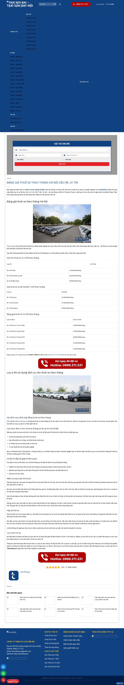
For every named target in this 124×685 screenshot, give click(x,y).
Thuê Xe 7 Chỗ (30, 29)
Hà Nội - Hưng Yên (16, 64)
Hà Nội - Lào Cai (15, 111)
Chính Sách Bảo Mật (17, 130)
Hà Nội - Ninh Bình (16, 91)
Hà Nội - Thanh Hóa (16, 99)
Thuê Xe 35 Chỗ (31, 45)
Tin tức (12, 114)
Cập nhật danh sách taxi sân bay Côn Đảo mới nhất (30, 610)
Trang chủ (14, 31)
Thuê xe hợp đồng (13, 246)
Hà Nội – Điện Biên (16, 107)
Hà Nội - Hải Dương (16, 87)
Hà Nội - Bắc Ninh (16, 72)
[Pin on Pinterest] (111, 4)
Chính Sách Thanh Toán (72, 636)
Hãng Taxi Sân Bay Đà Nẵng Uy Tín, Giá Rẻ (68, 598)
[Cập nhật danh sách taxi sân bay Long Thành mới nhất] (87, 600)
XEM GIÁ (62, 164)
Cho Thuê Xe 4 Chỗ (52, 655)
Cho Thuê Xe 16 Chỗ (52, 663)
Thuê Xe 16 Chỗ (31, 33)
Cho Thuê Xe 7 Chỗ (52, 659)
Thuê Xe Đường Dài (52, 643)
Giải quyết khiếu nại (71, 648)
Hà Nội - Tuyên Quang (17, 80)
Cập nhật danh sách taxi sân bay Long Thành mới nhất (105, 598)
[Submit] (54, 4)
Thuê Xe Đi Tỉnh (31, 18)
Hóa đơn (68, 159)
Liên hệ (12, 126)
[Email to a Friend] (109, 4)
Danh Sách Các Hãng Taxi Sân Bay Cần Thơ (31, 598)
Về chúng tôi (84, 82)
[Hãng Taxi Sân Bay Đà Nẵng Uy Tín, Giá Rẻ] (50, 600)
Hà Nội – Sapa (14, 103)
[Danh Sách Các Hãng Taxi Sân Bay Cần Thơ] (12, 600)
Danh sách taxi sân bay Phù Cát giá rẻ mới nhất (68, 610)
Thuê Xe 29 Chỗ (31, 37)
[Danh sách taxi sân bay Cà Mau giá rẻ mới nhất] (87, 612)
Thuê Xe (9, 178)
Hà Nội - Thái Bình (16, 68)
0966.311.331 (13, 681)
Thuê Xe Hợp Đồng (52, 647)
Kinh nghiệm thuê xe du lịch (16, 421)
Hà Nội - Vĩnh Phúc (16, 56)
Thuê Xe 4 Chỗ (30, 26)
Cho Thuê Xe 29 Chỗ (52, 667)
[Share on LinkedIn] (112, 4)
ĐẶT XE (120, 683)
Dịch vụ (28, 14)
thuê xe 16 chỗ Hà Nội (57, 355)
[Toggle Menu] (9, 10)
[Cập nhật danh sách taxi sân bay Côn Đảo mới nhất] (12, 612)
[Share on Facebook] (106, 4)
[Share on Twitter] (107, 4)
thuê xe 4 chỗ (30, 192)
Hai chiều (20, 159)
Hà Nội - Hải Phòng (16, 76)
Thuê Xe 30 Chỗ (31, 41)
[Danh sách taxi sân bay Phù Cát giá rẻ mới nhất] (50, 612)
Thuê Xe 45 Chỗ (31, 49)
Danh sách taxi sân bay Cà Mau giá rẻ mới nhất (106, 610)
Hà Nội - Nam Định (16, 95)
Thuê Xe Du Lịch (31, 22)
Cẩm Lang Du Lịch (16, 122)
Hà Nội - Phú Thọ (15, 60)
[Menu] (60, 4)
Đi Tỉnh (12, 53)
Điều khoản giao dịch (71, 644)
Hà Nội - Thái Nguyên (17, 84)
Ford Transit (17, 325)
